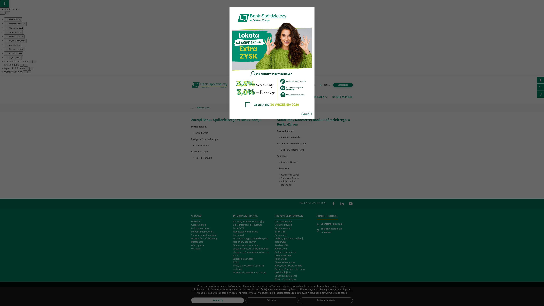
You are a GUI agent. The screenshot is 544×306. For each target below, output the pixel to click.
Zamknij (306, 114)
